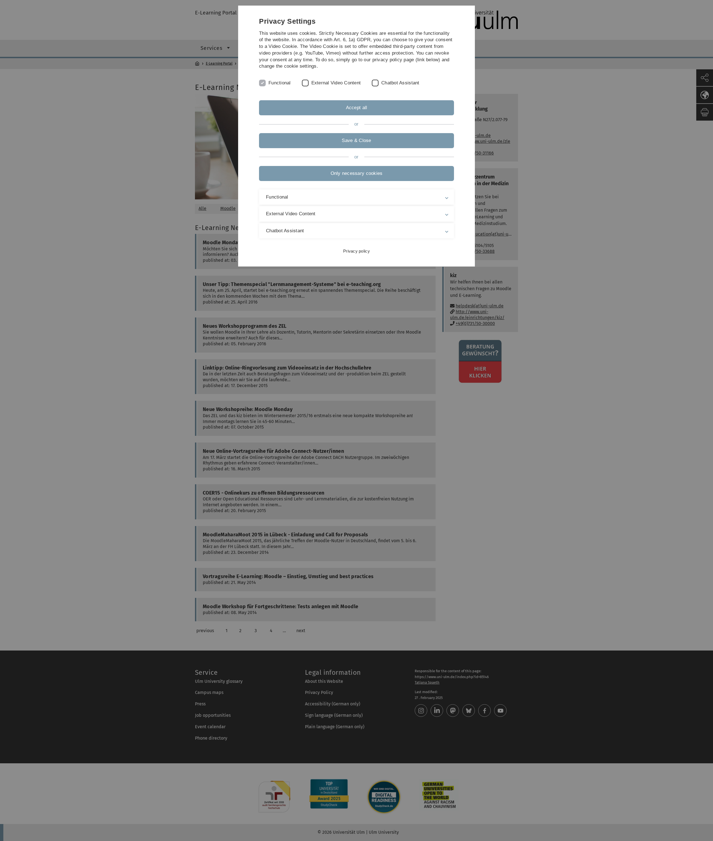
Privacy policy (356, 251)
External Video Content (336, 82)
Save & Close (356, 140)
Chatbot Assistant (400, 82)
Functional (279, 82)
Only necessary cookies (357, 173)
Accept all (356, 107)
